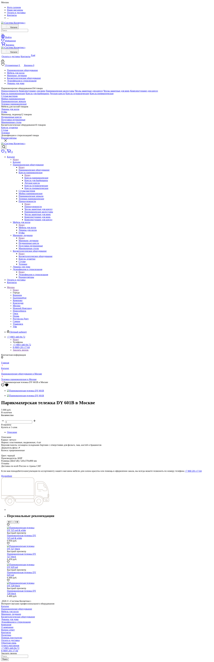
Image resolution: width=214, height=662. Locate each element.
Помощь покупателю (11, 637)
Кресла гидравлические (77, 93)
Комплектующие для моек (32, 91)
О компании (7, 627)
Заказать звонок (21, 350)
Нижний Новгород (22, 308)
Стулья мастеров (9, 96)
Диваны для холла (10, 109)
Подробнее (6, 476)
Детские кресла (57, 93)
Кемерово (17, 300)
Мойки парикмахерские (13, 98)
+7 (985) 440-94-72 (22, 344)
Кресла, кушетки (9, 127)
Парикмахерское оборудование (22, 70)
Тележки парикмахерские (14, 104)
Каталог (17, 162)
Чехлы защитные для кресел (89, 91)
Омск (15, 313)
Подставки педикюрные (13, 119)
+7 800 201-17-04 (193, 471)
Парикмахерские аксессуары (60, 91)
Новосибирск (19, 311)
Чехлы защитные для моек (116, 91)
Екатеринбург (20, 298)
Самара (16, 321)
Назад (16, 159)
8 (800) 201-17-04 (21, 347)
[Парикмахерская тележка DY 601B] (25, 390)
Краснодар (18, 303)
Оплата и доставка (10, 640)
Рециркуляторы (9, 138)
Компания (6, 624)
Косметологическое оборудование (24, 78)
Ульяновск (18, 324)
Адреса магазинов (10, 645)
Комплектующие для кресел (144, 91)
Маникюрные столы (11, 122)
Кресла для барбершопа (37, 93)
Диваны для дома (15, 83)
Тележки (5, 132)
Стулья (4, 130)
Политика (6, 635)
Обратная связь (8, 643)
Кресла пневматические (102, 93)
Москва (16, 305)
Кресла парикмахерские (13, 93)
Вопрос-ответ (8, 630)
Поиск (5, 659)
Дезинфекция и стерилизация (21, 80)
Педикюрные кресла (11, 117)
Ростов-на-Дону (21, 318)
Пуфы (4, 112)
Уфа (15, 326)
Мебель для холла (15, 73)
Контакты (6, 632)
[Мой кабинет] (2, 61)
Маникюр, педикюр (17, 75)
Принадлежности (9, 91)
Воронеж (17, 295)
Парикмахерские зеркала (13, 101)
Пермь (16, 316)
